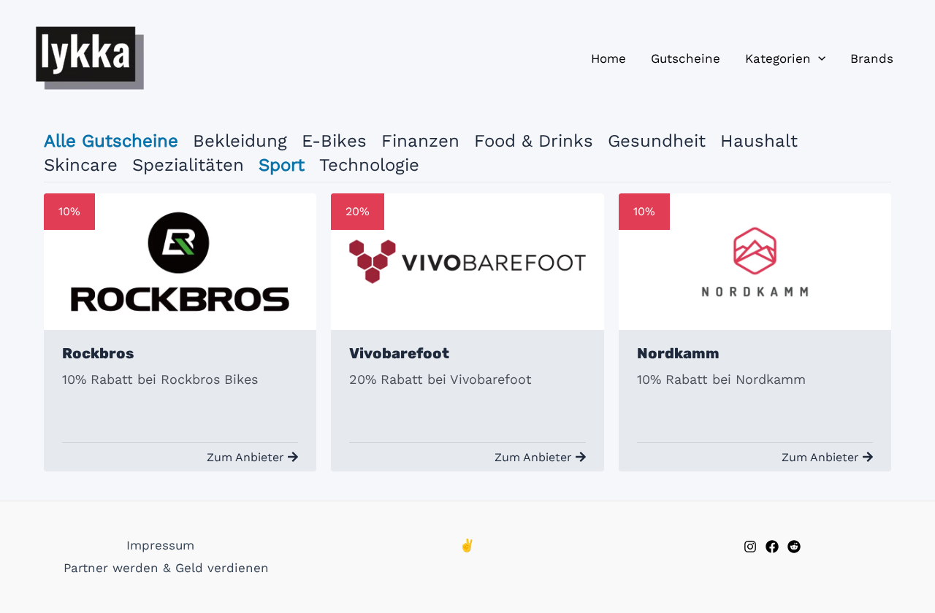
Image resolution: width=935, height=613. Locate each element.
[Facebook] (772, 546)
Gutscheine (685, 58)
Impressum (160, 545)
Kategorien (778, 58)
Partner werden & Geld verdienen (166, 567)
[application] (818, 58)
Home (608, 58)
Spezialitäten (188, 165)
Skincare (81, 165)
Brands (871, 58)
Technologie (369, 165)
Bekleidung (240, 141)
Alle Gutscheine (111, 141)
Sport (282, 165)
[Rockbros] (180, 261)
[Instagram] (750, 546)
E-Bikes (334, 141)
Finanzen (420, 141)
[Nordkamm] (755, 261)
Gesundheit (657, 141)
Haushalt (759, 141)
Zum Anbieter (245, 457)
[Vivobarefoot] (467, 261)
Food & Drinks (533, 141)
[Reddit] (794, 546)
